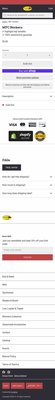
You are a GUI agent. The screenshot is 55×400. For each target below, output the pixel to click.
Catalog (6, 340)
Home (4, 22)
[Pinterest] (8, 372)
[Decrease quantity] (5, 55)
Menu (5, 8)
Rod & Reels (8, 276)
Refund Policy (9, 356)
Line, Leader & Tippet (12, 308)
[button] (27, 64)
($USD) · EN (34, 386)
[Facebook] (3, 372)
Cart (51, 8)
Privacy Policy (7, 376)
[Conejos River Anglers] (27, 8)
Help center (11, 167)
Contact (6, 332)
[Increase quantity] (49, 55)
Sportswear (8, 292)
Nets (4, 284)
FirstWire (14, 392)
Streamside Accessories (14, 324)
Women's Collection (12, 316)
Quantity (5, 50)
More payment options (27, 77)
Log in (6, 386)
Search (5, 348)
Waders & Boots (10, 300)
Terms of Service (10, 364)
